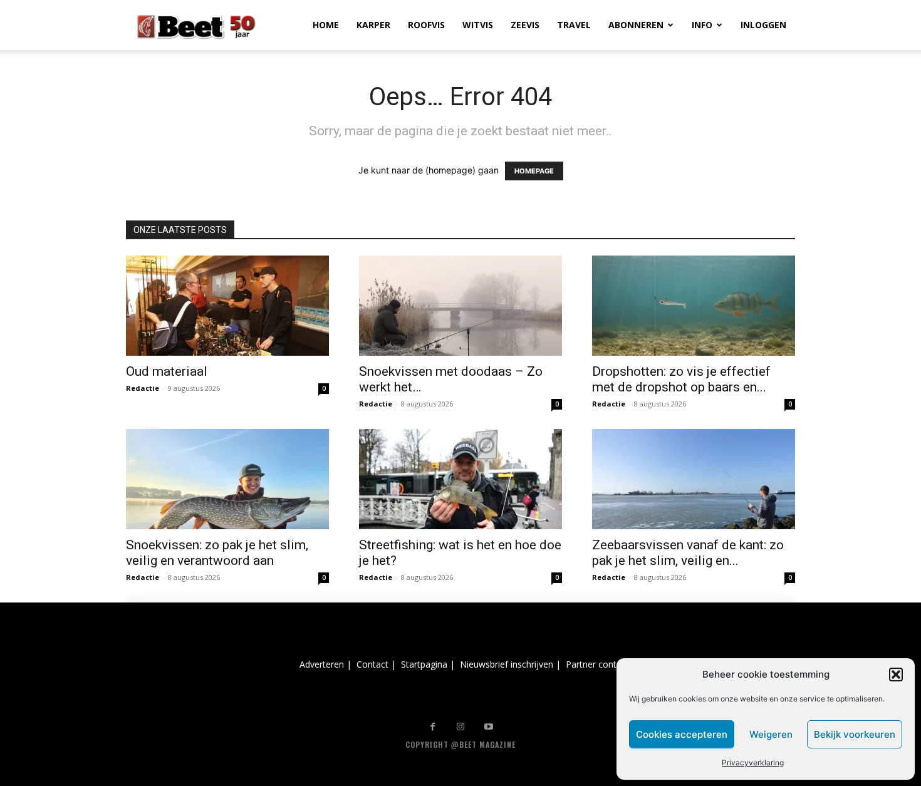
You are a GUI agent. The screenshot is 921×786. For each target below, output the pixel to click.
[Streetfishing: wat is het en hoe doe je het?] (460, 479)
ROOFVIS (426, 25)
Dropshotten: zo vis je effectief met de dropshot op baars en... (681, 379)
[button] (896, 674)
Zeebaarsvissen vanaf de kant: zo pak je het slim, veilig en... (688, 552)
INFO (702, 25)
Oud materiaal (166, 371)
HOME (326, 25)
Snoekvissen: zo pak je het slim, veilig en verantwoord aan (217, 552)
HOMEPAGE (534, 171)
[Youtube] (489, 727)
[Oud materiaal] (227, 306)
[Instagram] (461, 727)
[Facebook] (433, 727)
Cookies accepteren (681, 734)
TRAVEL (574, 25)
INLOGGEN (763, 25)
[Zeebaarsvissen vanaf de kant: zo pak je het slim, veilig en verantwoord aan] (693, 479)
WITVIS (477, 25)
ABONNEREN (635, 25)
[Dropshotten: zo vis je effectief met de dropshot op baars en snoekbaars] (693, 306)
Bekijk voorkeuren (854, 734)
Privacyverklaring (753, 762)
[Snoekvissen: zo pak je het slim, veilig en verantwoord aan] (227, 479)
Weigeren (771, 734)
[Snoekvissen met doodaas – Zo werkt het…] (460, 306)
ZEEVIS (525, 25)
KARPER (373, 25)
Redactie (142, 388)
